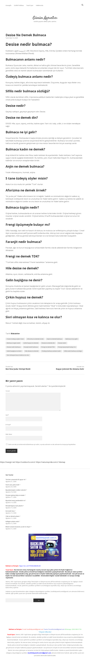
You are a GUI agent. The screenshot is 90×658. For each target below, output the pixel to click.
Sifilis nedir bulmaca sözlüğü (73, 351)
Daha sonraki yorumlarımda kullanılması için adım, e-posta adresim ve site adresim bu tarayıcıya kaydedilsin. (42, 444)
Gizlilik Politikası (19, 5)
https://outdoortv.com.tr (25, 462)
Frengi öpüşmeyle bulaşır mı (67, 347)
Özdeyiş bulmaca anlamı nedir (51, 351)
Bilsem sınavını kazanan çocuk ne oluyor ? (18, 527)
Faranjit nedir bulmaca (31, 347)
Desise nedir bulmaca (13, 347)
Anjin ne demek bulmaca (54, 339)
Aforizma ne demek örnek (35, 339)
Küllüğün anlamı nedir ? (13, 521)
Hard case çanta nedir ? (13, 485)
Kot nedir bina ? (10, 511)
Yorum (8, 391)
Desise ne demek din (48, 343)
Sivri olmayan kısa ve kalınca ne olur (18, 355)
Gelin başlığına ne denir (14, 351)
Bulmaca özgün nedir (13, 343)
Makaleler (15, 333)
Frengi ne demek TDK (48, 347)
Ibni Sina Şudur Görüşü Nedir (18, 369)
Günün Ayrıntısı (45, 18)
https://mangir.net (7, 462)
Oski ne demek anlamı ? (13, 516)
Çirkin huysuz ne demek (31, 343)
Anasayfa (8, 5)
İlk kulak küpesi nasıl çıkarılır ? (15, 506)
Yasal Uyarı (29, 5)
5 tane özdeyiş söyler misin (15, 339)
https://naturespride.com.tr (47, 462)
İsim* (7, 415)
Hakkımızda (39, 5)
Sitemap (61, 462)
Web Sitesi (9, 434)
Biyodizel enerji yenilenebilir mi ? (16, 500)
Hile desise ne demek (31, 351)
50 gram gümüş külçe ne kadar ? (15, 495)
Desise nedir (62, 343)
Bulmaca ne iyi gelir (72, 339)
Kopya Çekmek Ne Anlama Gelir (70, 369)
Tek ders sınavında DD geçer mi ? (16, 479)
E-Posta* (8, 425)
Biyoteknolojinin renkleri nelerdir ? (16, 490)
